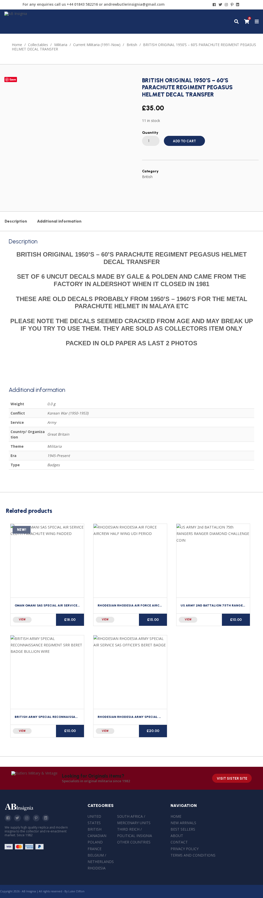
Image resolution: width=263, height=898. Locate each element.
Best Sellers (183, 829)
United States (94, 819)
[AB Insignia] (15, 13)
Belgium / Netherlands (101, 858)
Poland (95, 842)
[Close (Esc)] (234, 5)
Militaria (60, 44)
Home (17, 44)
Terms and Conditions (193, 855)
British (132, 44)
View (22, 619)
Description (16, 221)
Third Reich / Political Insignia (134, 832)
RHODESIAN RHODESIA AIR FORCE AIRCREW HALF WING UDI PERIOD (151, 605)
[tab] (15, 221)
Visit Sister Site (232, 778)
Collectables (38, 44)
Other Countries (134, 842)
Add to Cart (184, 141)
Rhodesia (97, 868)
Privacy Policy (185, 848)
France (94, 848)
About (177, 835)
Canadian (97, 835)
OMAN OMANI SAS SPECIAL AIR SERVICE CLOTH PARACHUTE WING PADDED (73, 605)
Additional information (59, 221)
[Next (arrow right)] (254, 449)
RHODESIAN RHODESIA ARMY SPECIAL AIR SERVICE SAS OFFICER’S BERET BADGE (161, 717)
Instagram (26, 818)
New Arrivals (183, 822)
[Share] (246, 5)
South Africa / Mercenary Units (134, 819)
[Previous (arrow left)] (9, 449)
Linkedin (45, 818)
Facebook (8, 818)
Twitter (17, 818)
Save (13, 79)
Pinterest (36, 818)
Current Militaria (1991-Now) (96, 44)
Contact (179, 842)
